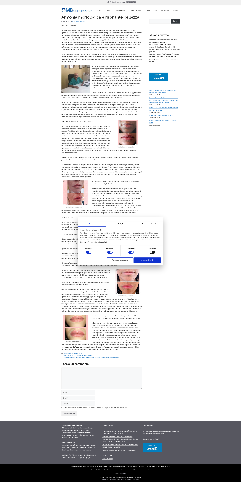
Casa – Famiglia (136, 10)
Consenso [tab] (92, 224)
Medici (65, 353)
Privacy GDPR (107, 456)
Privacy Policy (123, 479)
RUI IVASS (73, 455)
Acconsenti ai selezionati (120, 260)
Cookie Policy (131, 479)
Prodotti (107, 10)
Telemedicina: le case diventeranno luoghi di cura (78, 355)
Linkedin (123, 473)
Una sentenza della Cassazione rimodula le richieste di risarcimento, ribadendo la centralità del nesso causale (163, 100)
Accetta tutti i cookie (147, 260)
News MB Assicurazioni (75, 353)
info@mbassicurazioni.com (116, 2)
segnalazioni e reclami (144, 470)
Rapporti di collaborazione (86, 455)
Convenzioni (165, 10)
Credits (137, 479)
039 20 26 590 (131, 2)
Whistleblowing (107, 459)
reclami (67, 457)
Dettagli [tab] (120, 224)
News (155, 10)
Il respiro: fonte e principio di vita (160, 115)
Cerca (175, 21)
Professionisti (120, 10)
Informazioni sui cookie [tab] (148, 224)
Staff (148, 10)
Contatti (175, 10)
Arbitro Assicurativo (114, 479)
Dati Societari (105, 479)
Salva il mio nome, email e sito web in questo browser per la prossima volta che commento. (95, 408)
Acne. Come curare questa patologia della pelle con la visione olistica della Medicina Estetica (91, 357)
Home (99, 10)
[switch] (110, 252)
